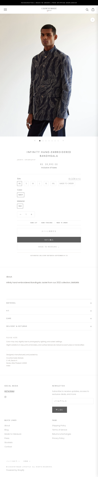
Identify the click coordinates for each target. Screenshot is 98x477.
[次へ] (63, 140)
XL (46, 183)
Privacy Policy (58, 438)
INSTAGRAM (9, 391)
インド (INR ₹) (11, 461)
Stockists (8, 442)
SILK (20, 206)
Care (8, 318)
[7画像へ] (58, 140)
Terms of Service (59, 430)
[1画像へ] (39, 140)
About (7, 425)
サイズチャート (74, 178)
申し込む (59, 410)
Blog (6, 430)
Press (6, 438)
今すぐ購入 (49, 240)
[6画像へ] (55, 140)
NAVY (21, 194)
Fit (7, 311)
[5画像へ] (52, 140)
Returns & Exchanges (61, 434)
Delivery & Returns (16, 326)
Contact (8, 446)
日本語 (25, 461)
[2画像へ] (43, 140)
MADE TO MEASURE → (49, 247)
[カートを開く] (93, 9)
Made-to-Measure (12, 434)
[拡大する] (92, 20)
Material (11, 303)
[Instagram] (5, 396)
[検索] (87, 9)
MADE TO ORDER (67, 183)
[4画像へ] (49, 140)
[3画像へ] (46, 140)
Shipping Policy (59, 425)
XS (20, 183)
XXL (53, 183)
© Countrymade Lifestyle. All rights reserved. (29, 467)
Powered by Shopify (15, 470)
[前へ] (34, 140)
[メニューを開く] (5, 9)
